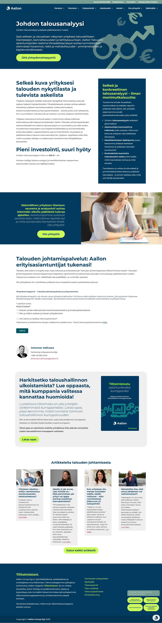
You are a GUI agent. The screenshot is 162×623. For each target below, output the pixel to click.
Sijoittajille (150, 8)
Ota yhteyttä (134, 8)
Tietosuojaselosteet (94, 591)
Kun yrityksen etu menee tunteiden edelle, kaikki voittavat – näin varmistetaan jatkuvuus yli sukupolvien (96, 496)
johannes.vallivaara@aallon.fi (44, 358)
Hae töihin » (131, 2)
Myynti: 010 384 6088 (102, 2)
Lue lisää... (23, 517)
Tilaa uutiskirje (91, 588)
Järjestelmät (88, 8)
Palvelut (58, 8)
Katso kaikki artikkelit (81, 550)
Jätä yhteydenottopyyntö (39, 57)
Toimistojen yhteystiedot (96, 578)
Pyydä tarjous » (118, 2)
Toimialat (72, 8)
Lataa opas (29, 439)
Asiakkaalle (105, 8)
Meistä (119, 8)
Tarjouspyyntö (91, 585)
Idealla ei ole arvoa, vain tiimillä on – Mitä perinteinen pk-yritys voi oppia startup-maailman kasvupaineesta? (64, 495)
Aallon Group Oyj (36, 619)
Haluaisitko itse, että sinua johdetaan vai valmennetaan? (132, 491)
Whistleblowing (92, 595)
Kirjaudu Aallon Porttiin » (148, 2)
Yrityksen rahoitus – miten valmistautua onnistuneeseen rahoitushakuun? (29, 493)
